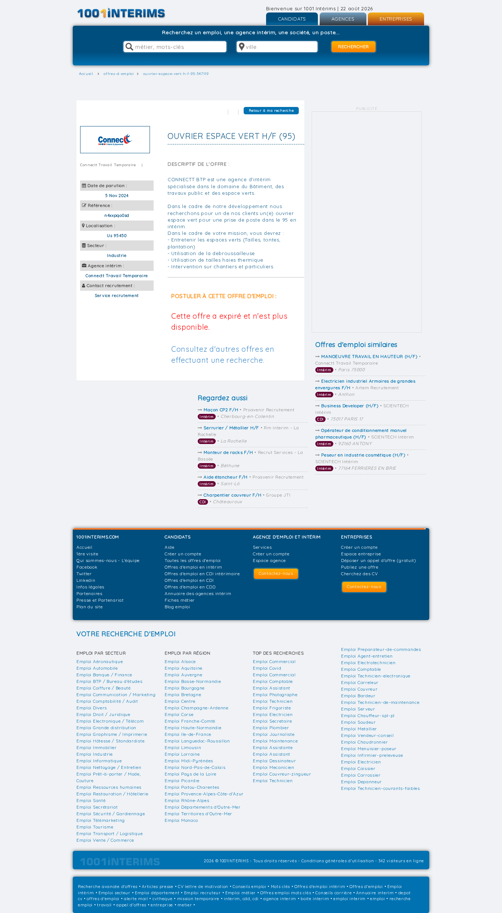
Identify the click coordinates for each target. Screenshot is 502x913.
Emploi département (157, 892)
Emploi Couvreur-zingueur (282, 774)
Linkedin (86, 580)
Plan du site (89, 606)
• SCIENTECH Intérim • (362, 412)
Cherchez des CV (359, 573)
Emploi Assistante (273, 747)
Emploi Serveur (358, 709)
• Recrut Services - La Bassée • (250, 459)
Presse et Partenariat (100, 600)
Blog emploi (177, 606)
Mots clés (280, 886)
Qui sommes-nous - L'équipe (108, 560)
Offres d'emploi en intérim (193, 567)
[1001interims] (129, 13)
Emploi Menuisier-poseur (369, 748)
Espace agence (269, 560)
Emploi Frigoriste (272, 707)
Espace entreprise (361, 553)
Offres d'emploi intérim (319, 886)
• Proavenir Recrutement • (247, 413)
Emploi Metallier (359, 728)
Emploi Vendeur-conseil (367, 735)
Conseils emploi (249, 886)
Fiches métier (180, 600)
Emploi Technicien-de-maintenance (380, 702)
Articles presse (157, 886)
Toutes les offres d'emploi (193, 560)
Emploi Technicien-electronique (375, 676)
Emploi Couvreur (359, 689)
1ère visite (87, 553)
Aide (170, 547)
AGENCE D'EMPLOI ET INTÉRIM (287, 537)
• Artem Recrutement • (365, 387)
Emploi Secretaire (272, 721)
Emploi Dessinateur (274, 760)
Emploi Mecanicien (273, 767)
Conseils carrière (333, 892)
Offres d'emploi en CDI (189, 580)
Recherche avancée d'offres (107, 886)
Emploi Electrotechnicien (368, 662)
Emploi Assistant (271, 688)
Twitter (84, 573)
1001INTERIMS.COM (97, 537)
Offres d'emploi (366, 886)
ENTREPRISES (396, 19)
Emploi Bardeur (358, 695)
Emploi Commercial (274, 661)
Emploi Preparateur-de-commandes (381, 649)
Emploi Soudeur (358, 722)
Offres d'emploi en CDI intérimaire (202, 573)
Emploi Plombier (271, 727)
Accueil (84, 547)
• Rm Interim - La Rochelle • (248, 434)
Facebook (87, 567)
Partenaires (89, 593)
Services (262, 547)
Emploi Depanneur (361, 781)
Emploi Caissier (358, 768)
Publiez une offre (360, 567)
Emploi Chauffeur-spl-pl (368, 715)
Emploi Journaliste (274, 734)
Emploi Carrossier (361, 775)
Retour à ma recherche (271, 110)
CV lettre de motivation (203, 886)
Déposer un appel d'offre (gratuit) (378, 560)
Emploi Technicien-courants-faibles (380, 788)
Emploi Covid (267, 668)
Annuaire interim (375, 892)
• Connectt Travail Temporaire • (368, 363)
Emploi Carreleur (360, 682)
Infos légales (90, 587)
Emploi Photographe (275, 694)
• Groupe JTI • (245, 498)
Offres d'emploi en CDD (190, 587)
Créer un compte (183, 553)
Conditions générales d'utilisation (337, 860)
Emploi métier (240, 892)
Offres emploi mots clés (285, 892)
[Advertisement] (367, 222)
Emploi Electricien (273, 714)
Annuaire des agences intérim (198, 593)
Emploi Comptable (273, 681)
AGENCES (343, 19)
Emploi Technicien (273, 701)
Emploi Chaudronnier (364, 742)
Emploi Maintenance (275, 741)
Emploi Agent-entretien (366, 656)
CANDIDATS (292, 19)
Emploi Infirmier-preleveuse (372, 755)
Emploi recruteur (202, 892)
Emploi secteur (114, 892)
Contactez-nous (276, 573)
